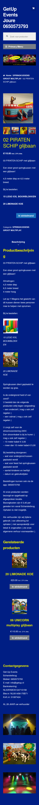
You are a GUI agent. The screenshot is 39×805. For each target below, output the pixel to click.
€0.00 (33, 8)
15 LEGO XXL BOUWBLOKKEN (19, 196)
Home (8, 75)
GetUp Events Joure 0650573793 (15, 17)
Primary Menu (15, 46)
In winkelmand (26, 215)
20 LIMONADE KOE (13, 203)
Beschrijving (18, 241)
